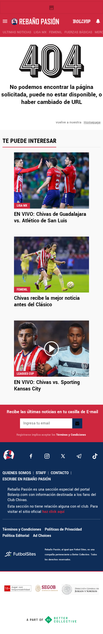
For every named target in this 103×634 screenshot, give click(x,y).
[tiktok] (95, 456)
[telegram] (79, 456)
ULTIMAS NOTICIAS (17, 32)
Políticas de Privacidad (63, 529)
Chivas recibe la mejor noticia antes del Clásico (47, 301)
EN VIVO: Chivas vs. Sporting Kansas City (47, 385)
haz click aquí (53, 511)
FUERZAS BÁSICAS (78, 32)
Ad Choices (42, 535)
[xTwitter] (63, 456)
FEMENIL (55, 32)
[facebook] (31, 456)
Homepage (92, 122)
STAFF (41, 473)
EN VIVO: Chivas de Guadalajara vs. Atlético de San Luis (50, 217)
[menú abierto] (5, 21)
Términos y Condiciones (71, 435)
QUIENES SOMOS (16, 473)
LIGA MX (40, 32)
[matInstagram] (47, 456)
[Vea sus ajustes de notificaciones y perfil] (98, 21)
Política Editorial (15, 535)
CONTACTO (60, 473)
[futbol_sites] (23, 555)
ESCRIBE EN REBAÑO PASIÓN (26, 479)
